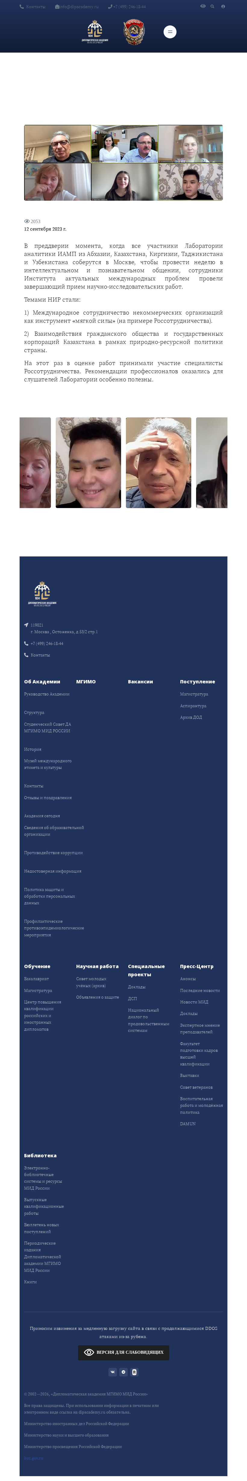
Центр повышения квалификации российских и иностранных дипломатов (42, 1015)
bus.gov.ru (33, 1458)
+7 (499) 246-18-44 (129, 7)
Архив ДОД (191, 717)
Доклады (136, 987)
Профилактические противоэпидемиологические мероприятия (54, 928)
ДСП (132, 999)
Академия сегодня (42, 816)
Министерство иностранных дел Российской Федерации (76, 1423)
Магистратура (194, 694)
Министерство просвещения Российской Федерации (73, 1446)
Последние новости (200, 990)
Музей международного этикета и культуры (48, 764)
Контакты (35, 7)
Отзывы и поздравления (48, 798)
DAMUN (187, 1124)
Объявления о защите (97, 997)
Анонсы (188, 979)
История (32, 749)
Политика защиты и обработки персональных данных (49, 896)
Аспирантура (193, 706)
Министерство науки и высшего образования (66, 1435)
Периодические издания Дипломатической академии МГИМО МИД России (42, 1256)
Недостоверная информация (52, 871)
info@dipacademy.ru (78, 7)
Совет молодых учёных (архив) (91, 982)
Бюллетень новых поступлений (41, 1228)
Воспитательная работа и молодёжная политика (201, 1105)
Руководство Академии (47, 694)
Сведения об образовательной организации (54, 831)
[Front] (42, 593)
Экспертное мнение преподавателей (200, 1028)
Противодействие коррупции (53, 853)
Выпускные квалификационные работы (44, 1206)
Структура (34, 712)
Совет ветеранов (196, 1087)
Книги (30, 1282)
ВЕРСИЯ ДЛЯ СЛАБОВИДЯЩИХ (130, 1352)
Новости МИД (194, 1002)
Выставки (189, 1075)
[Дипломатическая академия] (95, 31)
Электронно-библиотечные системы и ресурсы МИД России (43, 1178)
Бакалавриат (36, 979)
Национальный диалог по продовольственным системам (148, 1020)
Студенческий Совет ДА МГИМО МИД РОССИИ (47, 727)
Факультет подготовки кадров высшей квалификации (199, 1054)
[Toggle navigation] (170, 31)
